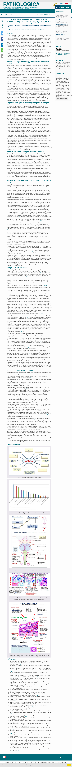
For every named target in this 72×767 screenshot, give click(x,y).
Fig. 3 (28, 317)
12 (41, 220)
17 (11, 275)
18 (26, 276)
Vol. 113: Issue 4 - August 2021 (9, 14)
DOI (21, 664)
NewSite (6, 11)
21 (31, 377)
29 (34, 419)
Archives (13, 11)
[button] (2, 33)
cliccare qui (41, 765)
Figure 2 (42, 313)
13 (7, 229)
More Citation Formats (62, 98)
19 (17, 280)
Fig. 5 (29, 353)
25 (46, 413)
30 (36, 423)
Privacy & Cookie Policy (63, 757)
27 (32, 416)
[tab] (57, 7)
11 (40, 220)
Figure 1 (45, 285)
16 (32, 251)
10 (19, 216)
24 (45, 395)
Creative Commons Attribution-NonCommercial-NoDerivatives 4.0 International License (63, 53)
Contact (55, 757)
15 (11, 238)
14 (18, 226)
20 (12, 282)
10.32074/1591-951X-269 (44, 14)
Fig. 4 (41, 341)
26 (47, 414)
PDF (2, 27)
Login (5, 0)
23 (12, 384)
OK (69, 765)
